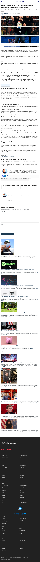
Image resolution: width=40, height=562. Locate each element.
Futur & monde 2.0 (5, 455)
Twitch (20, 531)
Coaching (3, 488)
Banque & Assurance (24, 463)
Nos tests (4, 538)
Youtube (20, 533)
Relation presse (22, 498)
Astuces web (4, 453)
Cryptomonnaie (4, 467)
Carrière (3, 546)
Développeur (4, 493)
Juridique (21, 548)
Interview (3, 475)
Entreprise (21, 453)
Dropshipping (22, 493)
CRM (3, 492)
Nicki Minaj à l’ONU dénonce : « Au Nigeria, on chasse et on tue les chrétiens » (14, 429)
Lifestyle (4, 516)
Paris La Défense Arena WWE (17, 178)
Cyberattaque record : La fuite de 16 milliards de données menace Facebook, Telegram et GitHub (17, 285)
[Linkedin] (5, 176)
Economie (3, 473)
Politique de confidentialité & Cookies (15, 557)
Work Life (4, 545)
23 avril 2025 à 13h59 (13, 13)
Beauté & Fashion (23, 518)
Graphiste (21, 495)
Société (3, 472)
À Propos (2, 557)
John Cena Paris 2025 (7, 178)
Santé (21, 477)
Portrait (3, 477)
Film (2, 528)
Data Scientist (22, 492)
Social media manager (24, 502)
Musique (3, 530)
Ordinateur (4, 540)
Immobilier (22, 467)
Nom (2, 224)
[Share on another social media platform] (38, 46)
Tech (3, 451)
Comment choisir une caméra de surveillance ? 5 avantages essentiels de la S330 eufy (15, 296)
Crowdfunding (23, 465)
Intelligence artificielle (23, 455)
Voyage (3, 533)
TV (2, 531)
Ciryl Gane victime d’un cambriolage (7, 156)
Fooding (21, 520)
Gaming (20, 528)
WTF (3, 535)
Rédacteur (4, 498)
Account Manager (5, 485)
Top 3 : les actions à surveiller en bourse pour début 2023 (10, 330)
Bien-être (3, 520)
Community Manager (23, 488)
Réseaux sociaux (5, 457)
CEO (2, 487)
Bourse (3, 465)
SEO (2, 502)
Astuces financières (5, 463)
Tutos (3, 458)
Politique (22, 475)
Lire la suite (36, 288)
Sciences (3, 478)
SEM (20, 500)
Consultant (4, 490)
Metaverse (21, 457)
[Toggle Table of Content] (8, 85)
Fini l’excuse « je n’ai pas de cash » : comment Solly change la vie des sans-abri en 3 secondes (16, 255)
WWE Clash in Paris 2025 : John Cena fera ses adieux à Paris (12, 102)
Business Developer (23, 485)
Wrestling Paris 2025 (26, 178)
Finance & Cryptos (6, 462)
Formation (3, 495)
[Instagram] (3, 176)
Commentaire (4, 211)
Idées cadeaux (22, 541)
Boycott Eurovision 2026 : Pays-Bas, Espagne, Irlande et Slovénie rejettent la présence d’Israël (16, 362)
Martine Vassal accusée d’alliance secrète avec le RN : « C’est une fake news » (14, 400)
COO (20, 490)
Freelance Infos (20, 1)
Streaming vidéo (22, 530)
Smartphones (22, 540)
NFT (2, 468)
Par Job (3, 483)
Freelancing (22, 546)
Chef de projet (22, 487)
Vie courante (4, 523)
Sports (18, 13)
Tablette (3, 541)
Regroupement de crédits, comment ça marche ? (9, 345)
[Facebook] (7, 176)
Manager (3, 497)
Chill (3, 526)
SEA (2, 500)
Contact (7, 557)
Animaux (3, 518)
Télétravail (4, 550)
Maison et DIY (4, 521)
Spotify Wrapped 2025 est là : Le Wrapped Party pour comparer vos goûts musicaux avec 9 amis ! (17, 269)
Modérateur (22, 497)
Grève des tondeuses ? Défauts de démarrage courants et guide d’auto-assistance (15, 312)
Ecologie (22, 473)
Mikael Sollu (6, 13)
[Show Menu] (1, 1)
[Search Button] (38, 1)
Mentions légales (25, 557)
